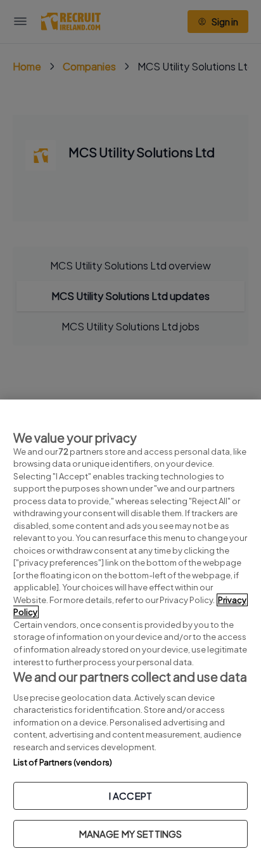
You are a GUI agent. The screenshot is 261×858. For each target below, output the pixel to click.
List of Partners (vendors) (62, 762)
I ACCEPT (130, 796)
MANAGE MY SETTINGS (130, 834)
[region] (130, 629)
